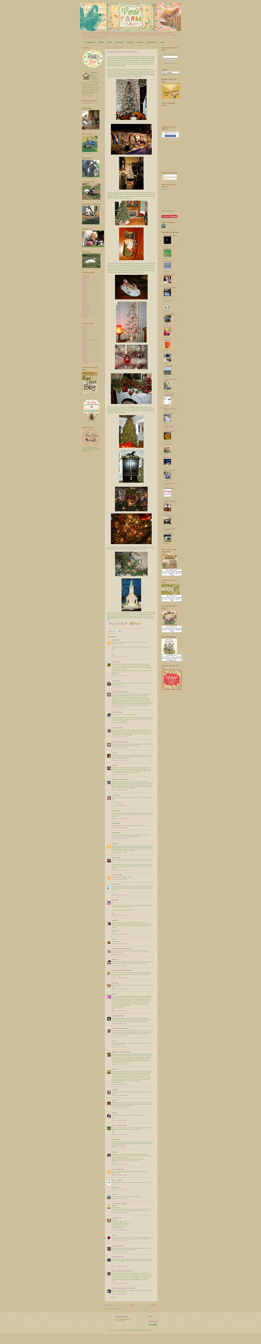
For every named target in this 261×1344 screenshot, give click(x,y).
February (84, 304)
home (83, 346)
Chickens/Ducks (151, 42)
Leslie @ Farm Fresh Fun (118, 1125)
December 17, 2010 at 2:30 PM (119, 1175)
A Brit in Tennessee (116, 1016)
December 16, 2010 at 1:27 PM (119, 870)
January (84, 282)
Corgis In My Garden (169, 275)
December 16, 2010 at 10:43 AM (119, 760)
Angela (113, 920)
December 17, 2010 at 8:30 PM (119, 1212)
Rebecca (114, 983)
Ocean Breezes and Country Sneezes (120, 948)
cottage (83, 330)
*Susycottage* (115, 1218)
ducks (83, 333)
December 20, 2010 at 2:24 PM (119, 1283)
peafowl (84, 351)
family (83, 335)
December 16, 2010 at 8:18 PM (119, 1095)
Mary (113, 1113)
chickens (84, 328)
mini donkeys (85, 348)
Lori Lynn (114, 795)
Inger (113, 765)
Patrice (113, 843)
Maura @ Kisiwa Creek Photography (121, 1271)
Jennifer (114, 959)
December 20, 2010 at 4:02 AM (119, 1252)
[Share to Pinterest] (121, 631)
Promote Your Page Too (167, 211)
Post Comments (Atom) (116, 1308)
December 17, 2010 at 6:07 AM (119, 1134)
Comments (166, 178)
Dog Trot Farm (167, 327)
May (83, 298)
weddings (84, 362)
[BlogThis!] (115, 631)
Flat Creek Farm (116, 728)
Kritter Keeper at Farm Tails (119, 1028)
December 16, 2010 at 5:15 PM (119, 1011)
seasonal (113, 633)
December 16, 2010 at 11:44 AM (119, 790)
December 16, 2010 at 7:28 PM (119, 1047)
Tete (113, 1152)
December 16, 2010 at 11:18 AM (119, 774)
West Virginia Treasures (169, 529)
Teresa (113, 1069)
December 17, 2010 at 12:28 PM (119, 1164)
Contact (161, 42)
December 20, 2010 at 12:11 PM (119, 1266)
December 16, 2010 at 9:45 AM (119, 707)
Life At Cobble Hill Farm (170, 409)
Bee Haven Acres (168, 261)
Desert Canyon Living (169, 314)
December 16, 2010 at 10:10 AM (119, 723)
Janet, (113, 1089)
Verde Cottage (119, 42)
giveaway (84, 344)
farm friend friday (86, 339)
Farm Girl (114, 662)
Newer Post (108, 1305)
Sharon (113, 900)
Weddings (101, 42)
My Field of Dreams (169, 431)
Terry (113, 1194)
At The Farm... (167, 248)
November (84, 286)
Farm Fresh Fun (168, 340)
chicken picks (85, 326)
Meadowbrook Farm (169, 426)
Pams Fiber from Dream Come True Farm (122, 1288)
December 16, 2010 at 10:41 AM (119, 748)
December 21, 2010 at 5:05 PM (119, 1294)
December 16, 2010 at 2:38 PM (119, 965)
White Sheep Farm (168, 533)
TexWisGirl (114, 857)
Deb (113, 1235)
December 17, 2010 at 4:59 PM (119, 1198)
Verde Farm (164, 189)
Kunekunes (140, 42)
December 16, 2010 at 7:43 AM (119, 657)
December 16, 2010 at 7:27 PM (119, 1036)
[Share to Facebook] (119, 631)
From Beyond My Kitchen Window (120, 970)
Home (132, 1305)
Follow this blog (170, 135)
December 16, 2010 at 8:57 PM (119, 1108)
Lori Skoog (114, 681)
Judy (113, 1041)
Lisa (113, 1100)
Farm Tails (166, 353)
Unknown (114, 640)
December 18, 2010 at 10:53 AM (119, 1241)
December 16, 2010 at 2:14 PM (119, 954)
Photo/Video (130, 42)
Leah (113, 753)
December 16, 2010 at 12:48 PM (119, 838)
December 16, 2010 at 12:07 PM (119, 806)
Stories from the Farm (169, 483)
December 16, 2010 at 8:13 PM (119, 1084)
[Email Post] (109, 631)
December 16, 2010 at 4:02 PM (119, 989)
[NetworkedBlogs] (170, 133)
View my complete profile (88, 96)
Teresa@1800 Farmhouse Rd (119, 692)
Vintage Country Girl (169, 516)
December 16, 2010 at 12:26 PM (119, 827)
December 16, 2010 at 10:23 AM (119, 737)
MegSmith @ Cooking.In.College (120, 1052)
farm (83, 337)
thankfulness (85, 360)
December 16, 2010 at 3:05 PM (119, 978)
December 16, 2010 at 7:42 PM (119, 1064)
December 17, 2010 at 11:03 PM (119, 1230)
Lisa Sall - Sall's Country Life (119, 779)
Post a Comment (113, 1297)
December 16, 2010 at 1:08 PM (119, 852)
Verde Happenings (89, 42)
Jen (112, 939)
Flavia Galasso (115, 875)
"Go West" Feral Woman (170, 235)
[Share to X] (117, 631)
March (83, 302)
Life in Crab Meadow (169, 413)
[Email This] (113, 631)
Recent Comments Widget (88, 103)
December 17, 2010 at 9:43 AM (119, 1147)
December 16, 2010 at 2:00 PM (119, 915)
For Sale (109, 42)
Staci (113, 994)
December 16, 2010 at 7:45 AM (119, 675)
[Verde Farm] (168, 209)
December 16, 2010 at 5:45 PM (119, 1023)
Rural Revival (167, 457)
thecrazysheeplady (116, 1257)
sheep (83, 357)
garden (83, 342)
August (83, 293)
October (84, 289)
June (83, 295)
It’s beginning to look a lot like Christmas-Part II (122, 52)
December (84, 275)
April (83, 280)
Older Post (154, 1305)
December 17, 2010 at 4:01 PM (119, 1189)
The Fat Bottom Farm (169, 488)
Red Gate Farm (167, 444)
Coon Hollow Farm (116, 1246)
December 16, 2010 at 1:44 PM (119, 895)
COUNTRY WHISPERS (170, 288)
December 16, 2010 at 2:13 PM (119, 943)
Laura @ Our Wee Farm (118, 1203)
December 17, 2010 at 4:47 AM (119, 1120)
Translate (174, 74)
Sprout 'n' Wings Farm (169, 470)
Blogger (149, 1330)
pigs (83, 353)
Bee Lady (114, 884)
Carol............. (115, 1180)
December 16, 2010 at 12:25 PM (119, 818)
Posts (165, 175)
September (84, 277)
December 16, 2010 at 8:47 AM (119, 686)
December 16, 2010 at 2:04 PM (119, 934)
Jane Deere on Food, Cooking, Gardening (169, 395)
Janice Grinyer (115, 712)
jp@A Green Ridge (116, 1169)
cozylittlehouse (167, 301)
